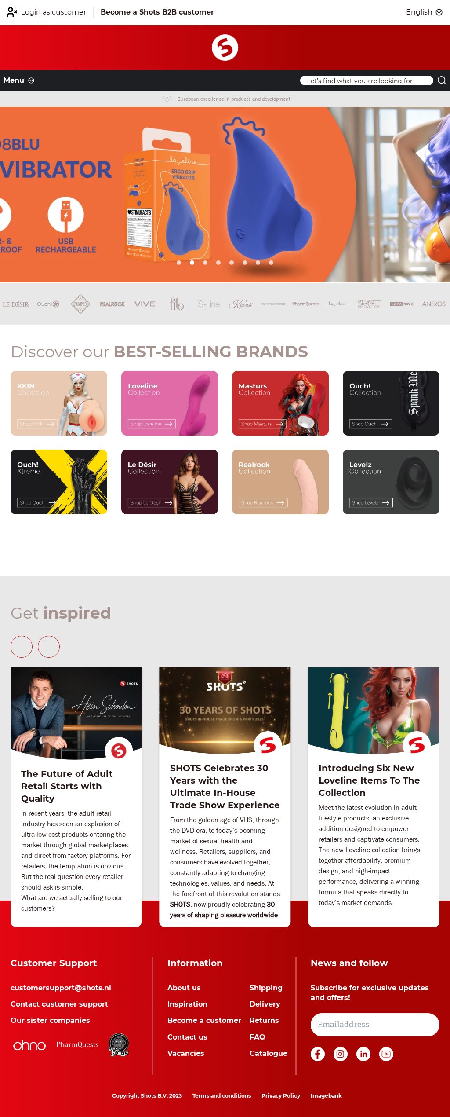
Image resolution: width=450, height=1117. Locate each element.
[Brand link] (16, 304)
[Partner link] (29, 1045)
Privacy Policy (280, 1095)
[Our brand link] (59, 403)
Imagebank (326, 1095)
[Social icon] (319, 1059)
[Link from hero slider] (225, 195)
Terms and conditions (221, 1095)
